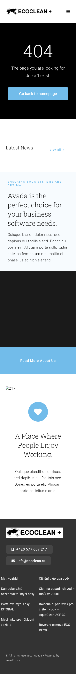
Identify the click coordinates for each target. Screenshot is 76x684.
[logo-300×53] (29, 9)
